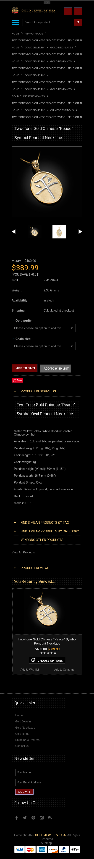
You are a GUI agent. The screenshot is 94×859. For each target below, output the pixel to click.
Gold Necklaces (61, 47)
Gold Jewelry (34, 47)
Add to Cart (25, 368)
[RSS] (50, 818)
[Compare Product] (68, 11)
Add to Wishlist (56, 368)
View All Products (23, 552)
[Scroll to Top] (76, 685)
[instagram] (60, 816)
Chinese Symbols (62, 110)
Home (15, 33)
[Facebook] (16, 818)
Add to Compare (64, 669)
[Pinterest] (33, 818)
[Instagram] (42, 818)
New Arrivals (34, 33)
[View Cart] (78, 11)
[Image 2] (59, 231)
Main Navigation (16, 22)
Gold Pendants (61, 61)
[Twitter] (25, 818)
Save (19, 380)
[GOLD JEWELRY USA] (34, 11)
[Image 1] (47, 216)
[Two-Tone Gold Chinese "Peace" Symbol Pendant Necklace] (14, 232)
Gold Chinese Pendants (28, 96)
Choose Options (50, 660)
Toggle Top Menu (47, 2)
